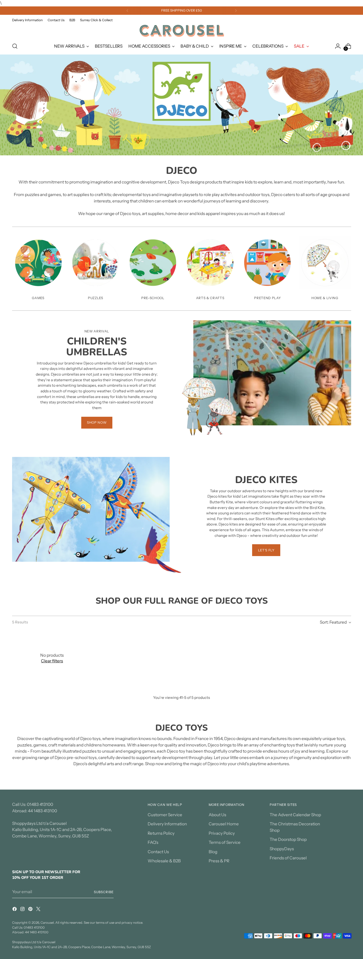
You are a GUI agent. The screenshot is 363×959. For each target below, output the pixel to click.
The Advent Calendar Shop (295, 814)
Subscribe (104, 892)
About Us (217, 814)
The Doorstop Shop (288, 839)
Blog (213, 851)
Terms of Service (225, 842)
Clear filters (52, 660)
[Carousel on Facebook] (15, 909)
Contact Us (158, 851)
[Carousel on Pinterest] (31, 909)
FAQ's (153, 842)
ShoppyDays (282, 848)
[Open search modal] (15, 46)
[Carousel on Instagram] (23, 909)
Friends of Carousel (288, 857)
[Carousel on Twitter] (39, 909)
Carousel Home (224, 823)
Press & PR (219, 860)
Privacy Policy (222, 833)
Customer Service (165, 814)
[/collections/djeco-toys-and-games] (181, 104)
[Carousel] (181, 31)
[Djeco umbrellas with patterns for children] (325, 262)
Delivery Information (167, 823)
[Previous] (127, 10)
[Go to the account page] (338, 46)
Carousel (47, 922)
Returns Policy (161, 833)
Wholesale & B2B (164, 860)
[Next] (235, 10)
